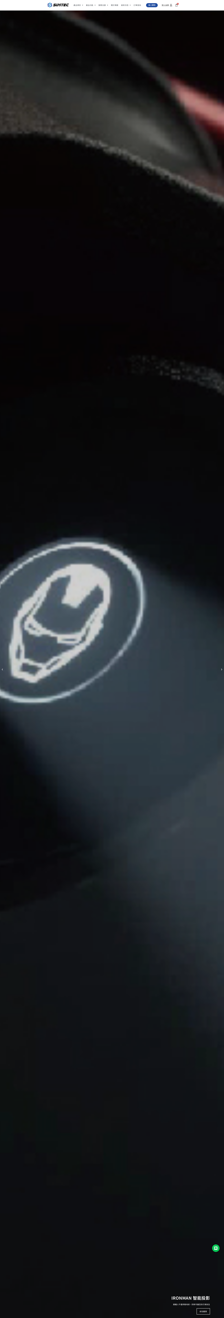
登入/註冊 (165, 5)
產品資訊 (77, 5)
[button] (2, 669)
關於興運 (114, 5)
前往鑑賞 (203, 1311)
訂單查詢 (137, 5)
